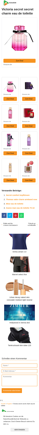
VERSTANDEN (19, 430)
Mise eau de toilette (14, 204)
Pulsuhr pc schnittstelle (32, 224)
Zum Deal (19, 61)
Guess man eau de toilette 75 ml (20, 208)
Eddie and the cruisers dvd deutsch (10, 224)
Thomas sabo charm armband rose (21, 199)
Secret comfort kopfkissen (18, 195)
